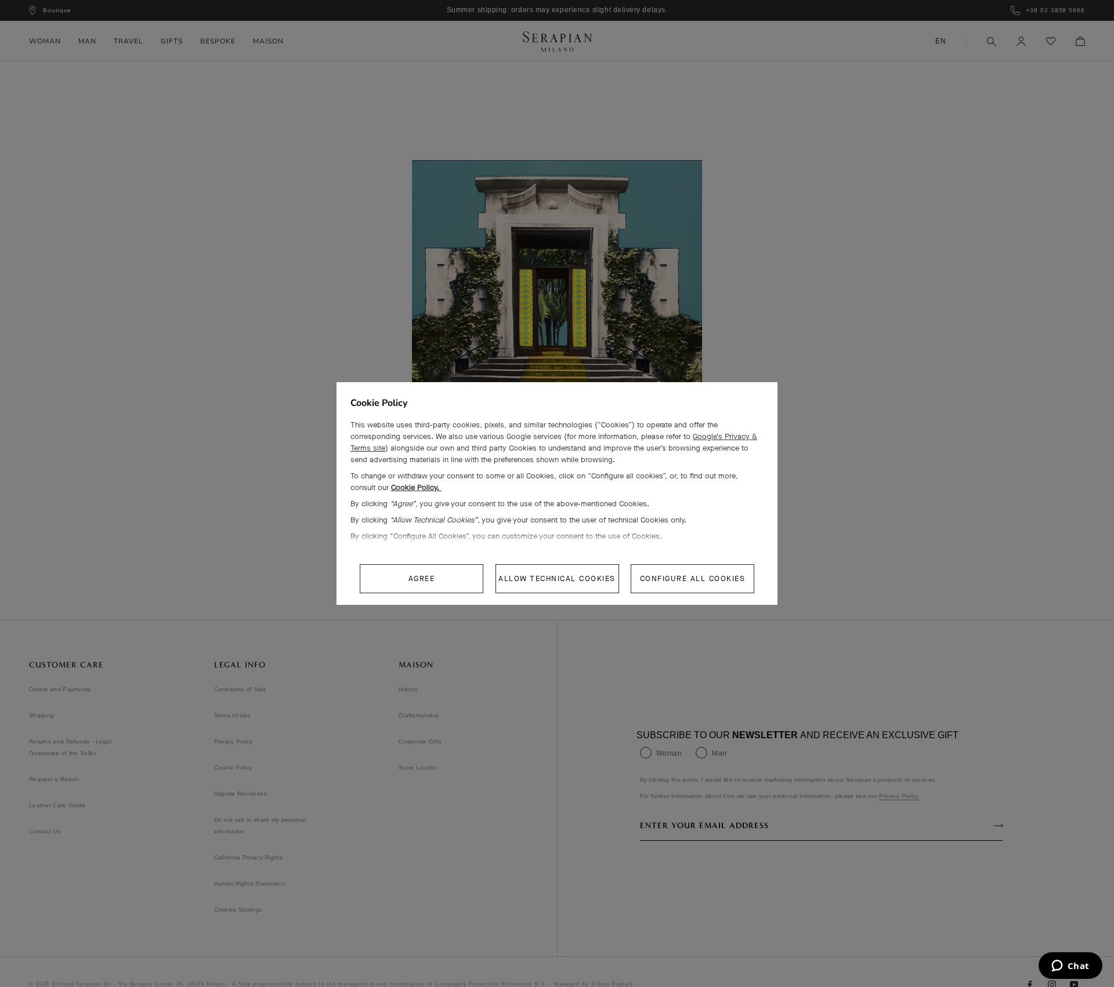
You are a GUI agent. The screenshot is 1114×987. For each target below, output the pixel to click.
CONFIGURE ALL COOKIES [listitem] (693, 578)
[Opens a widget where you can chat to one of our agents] (1070, 966)
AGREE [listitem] (421, 578)
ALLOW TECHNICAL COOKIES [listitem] (557, 578)
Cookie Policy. (416, 487)
